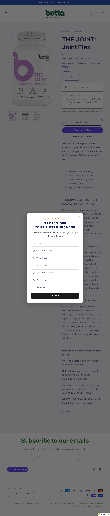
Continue (55, 295)
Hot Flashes (41, 265)
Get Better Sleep (44, 251)
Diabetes (40, 287)
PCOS (39, 243)
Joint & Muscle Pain (45, 273)
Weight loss (41, 258)
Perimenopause (43, 280)
